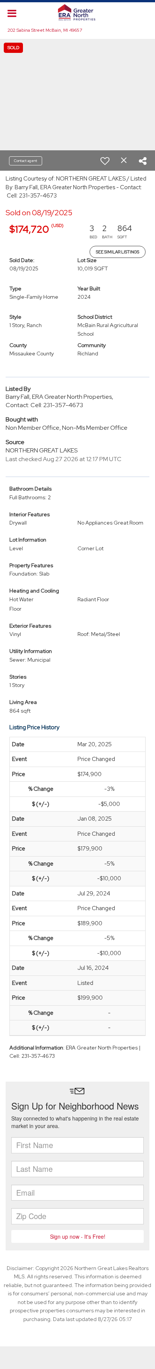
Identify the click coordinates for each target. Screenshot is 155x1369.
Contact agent (25, 160)
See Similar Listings (117, 252)
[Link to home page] (77, 12)
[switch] (105, 160)
